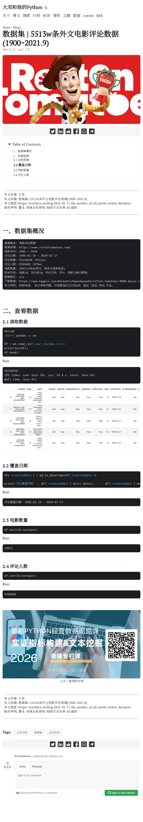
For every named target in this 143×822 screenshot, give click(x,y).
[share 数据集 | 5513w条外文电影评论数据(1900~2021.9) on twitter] (52, 132)
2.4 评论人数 (21, 175)
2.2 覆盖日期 (22, 165)
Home (7, 27)
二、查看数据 (20, 156)
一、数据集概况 (22, 151)
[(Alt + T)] (46, 7)
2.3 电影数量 (21, 170)
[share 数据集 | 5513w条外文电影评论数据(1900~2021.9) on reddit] (68, 132)
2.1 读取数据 (21, 160)
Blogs (16, 27)
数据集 (38, 732)
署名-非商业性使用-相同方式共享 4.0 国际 (47, 208)
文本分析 (22, 732)
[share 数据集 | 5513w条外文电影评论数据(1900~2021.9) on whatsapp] (84, 132)
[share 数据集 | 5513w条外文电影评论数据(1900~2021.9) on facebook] (76, 132)
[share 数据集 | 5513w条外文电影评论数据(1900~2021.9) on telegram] (92, 132)
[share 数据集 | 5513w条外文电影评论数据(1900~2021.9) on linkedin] (60, 132)
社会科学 (54, 732)
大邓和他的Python (22, 7)
